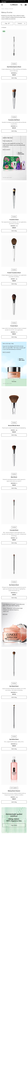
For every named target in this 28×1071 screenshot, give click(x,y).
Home (2, 8)
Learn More (4, 1)
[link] (14, 820)
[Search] (21, 5)
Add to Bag (14, 78)
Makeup (7, 8)
